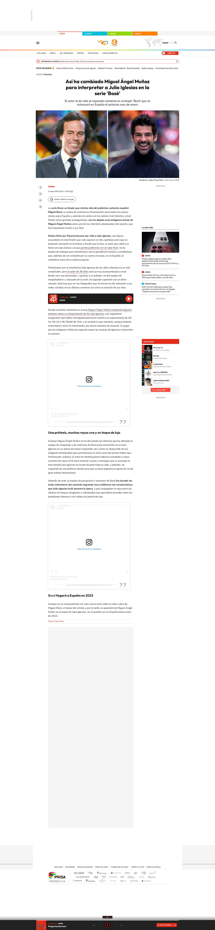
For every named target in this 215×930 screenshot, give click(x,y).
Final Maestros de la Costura (167, 68)
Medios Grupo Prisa (57, 881)
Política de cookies (101, 867)
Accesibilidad (70, 867)
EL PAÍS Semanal (131, 876)
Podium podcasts (102, 880)
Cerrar (177, 61)
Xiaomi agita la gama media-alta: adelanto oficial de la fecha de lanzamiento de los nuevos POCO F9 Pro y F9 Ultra (160, 262)
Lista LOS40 (41, 53)
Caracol (151, 873)
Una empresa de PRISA (57, 875)
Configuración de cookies (119, 867)
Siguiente (121, 925)
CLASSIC (88, 34)
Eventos (80, 53)
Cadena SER (126, 873)
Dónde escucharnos (154, 867)
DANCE (113, 34)
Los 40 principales (91, 873)
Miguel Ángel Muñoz (56, 621)
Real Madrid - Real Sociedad (127, 68)
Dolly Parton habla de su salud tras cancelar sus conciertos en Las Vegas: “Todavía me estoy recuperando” (158, 289)
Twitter (40, 194)
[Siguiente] (177, 68)
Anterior (93, 925)
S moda (123, 880)
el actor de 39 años (77, 271)
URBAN (138, 34)
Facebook (40, 187)
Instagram (93, 840)
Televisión (48, 74)
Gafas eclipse (147, 68)
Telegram (40, 207)
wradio (103, 876)
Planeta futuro (140, 876)
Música (53, 53)
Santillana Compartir (116, 873)
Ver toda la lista (159, 390)
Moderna (89, 880)
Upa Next (113, 247)
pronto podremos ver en (94, 247)
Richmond (77, 880)
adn (143, 873)
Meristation (146, 880)
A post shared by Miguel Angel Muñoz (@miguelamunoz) (89, 422)
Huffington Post (82, 876)
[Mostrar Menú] (39, 43)
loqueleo (134, 880)
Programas (68, 53)
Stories (122, 840)
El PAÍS (79, 873)
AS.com (134, 873)
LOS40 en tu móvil (137, 867)
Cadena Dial (122, 876)
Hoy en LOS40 (93, 53)
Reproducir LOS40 (128, 298)
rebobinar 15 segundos (99, 925)
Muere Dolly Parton (65, 68)
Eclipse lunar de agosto (86, 68)
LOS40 (62, 34)
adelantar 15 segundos (115, 925)
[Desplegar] (107, 917)
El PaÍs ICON (113, 880)
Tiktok (98, 840)
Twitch (117, 840)
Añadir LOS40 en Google (64, 199)
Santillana (102, 873)
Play (107, 925)
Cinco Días (112, 876)
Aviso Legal (58, 867)
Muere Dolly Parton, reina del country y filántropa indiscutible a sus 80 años (159, 276)
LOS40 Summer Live (109, 53)
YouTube (103, 840)
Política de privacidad (84, 867)
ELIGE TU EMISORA (165, 925)
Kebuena (149, 876)
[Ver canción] (148, 349)
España (165, 43)
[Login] (175, 42)
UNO (96, 876)
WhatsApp (40, 200)
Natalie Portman (105, 68)
